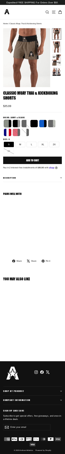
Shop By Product (13, 391)
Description (9, 178)
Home (5, 23)
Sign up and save (13, 410)
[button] (56, 34)
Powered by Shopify (43, 450)
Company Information (16, 400)
